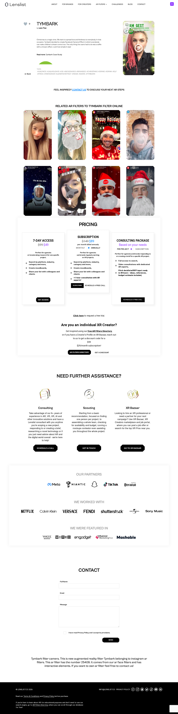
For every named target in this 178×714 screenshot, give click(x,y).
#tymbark (90, 74)
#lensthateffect (63, 74)
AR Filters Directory (40, 705)
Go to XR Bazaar (132, 448)
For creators (84, 4)
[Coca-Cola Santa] (140, 191)
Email (62, 593)
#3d (62, 71)
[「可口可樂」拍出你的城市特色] (72, 191)
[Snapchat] (142, 689)
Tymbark (47, 24)
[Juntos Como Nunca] (106, 191)
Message (63, 605)
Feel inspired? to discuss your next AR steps (89, 89)
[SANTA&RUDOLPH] (38, 135)
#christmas (92, 71)
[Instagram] (137, 689)
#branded (81, 71)
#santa (82, 74)
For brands (67, 4)
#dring (101, 71)
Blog (130, 4)
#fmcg (40, 74)
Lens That (42, 28)
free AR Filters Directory (100, 331)
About (54, 4)
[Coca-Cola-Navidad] (72, 135)
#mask (75, 74)
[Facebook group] (160, 689)
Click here (78, 315)
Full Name (64, 582)
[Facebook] (133, 689)
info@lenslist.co (107, 689)
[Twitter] (146, 689)
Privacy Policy (48, 696)
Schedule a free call (95, 285)
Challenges (117, 4)
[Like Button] (25, 24)
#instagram (49, 74)
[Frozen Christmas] (140, 135)
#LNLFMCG (41, 71)
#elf (114, 71)
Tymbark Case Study (54, 55)
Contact (141, 4)
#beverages (70, 71)
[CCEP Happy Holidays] (106, 135)
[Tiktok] (151, 689)
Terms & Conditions (31, 696)
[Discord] (156, 689)
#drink (108, 71)
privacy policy (123, 689)
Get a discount (102, 353)
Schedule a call (45, 448)
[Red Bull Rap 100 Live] (38, 191)
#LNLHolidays (53, 71)
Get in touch (89, 448)
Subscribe (77, 285)
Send (110, 640)
